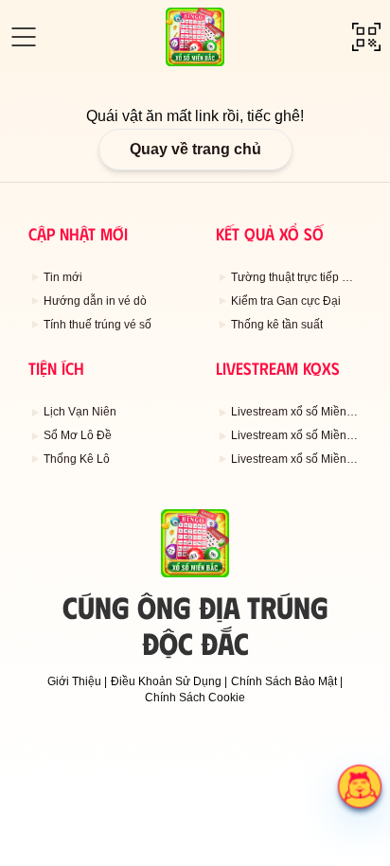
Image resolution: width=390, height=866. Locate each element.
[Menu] (23, 37)
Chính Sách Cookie (195, 697)
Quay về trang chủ (195, 149)
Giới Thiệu (74, 681)
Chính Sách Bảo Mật (284, 681)
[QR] (366, 37)
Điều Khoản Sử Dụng (166, 681)
